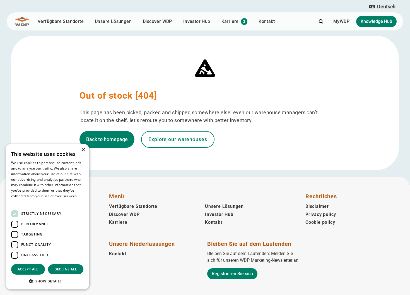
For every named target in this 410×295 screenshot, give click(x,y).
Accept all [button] (28, 269)
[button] (382, 6)
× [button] (83, 150)
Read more (20, 201)
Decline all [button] (65, 269)
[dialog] (47, 216)
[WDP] (22, 21)
